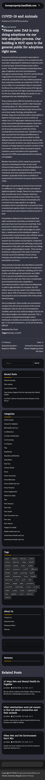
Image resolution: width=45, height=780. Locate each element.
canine (23, 566)
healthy (7, 576)
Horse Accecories (10, 476)
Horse (6, 472)
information (9, 580)
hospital (33, 576)
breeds (16, 566)
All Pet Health (8, 420)
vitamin (7, 597)
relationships (19, 587)
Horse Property (9, 488)
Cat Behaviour (9, 432)
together (14, 594)
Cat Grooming (9, 440)
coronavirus (16, 569)
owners (7, 583)
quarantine (8, 587)
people (15, 583)
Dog (5, 448)
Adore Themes (28, 776)
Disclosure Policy (9, 625)
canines (30, 566)
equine (15, 573)
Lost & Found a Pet (10, 388)
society (14, 590)
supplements (31, 590)
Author (25, 21)
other (30, 580)
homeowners (17, 576)
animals (11, 333)
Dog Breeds (8, 452)
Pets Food (14, 329)
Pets (5, 499)
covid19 (18, 333)
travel (21, 594)
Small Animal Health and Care (14, 535)
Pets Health (8, 511)
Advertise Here (9, 621)
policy (22, 583)
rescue (28, 587)
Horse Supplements (10, 492)
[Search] (39, 5)
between (8, 566)
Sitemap (7, 629)
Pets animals (8, 384)
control (7, 569)
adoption (14, 559)
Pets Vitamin (8, 523)
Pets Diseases (9, 504)
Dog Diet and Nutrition (11, 456)
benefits (31, 562)
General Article (9, 468)
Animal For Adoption (11, 424)
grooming (24, 573)
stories (22, 590)
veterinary (29, 594)
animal (31, 559)
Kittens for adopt (9, 496)
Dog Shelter (8, 460)
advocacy (23, 559)
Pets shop (7, 519)
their (6, 594)
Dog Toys (7, 464)
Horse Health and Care (11, 484)
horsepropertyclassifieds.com (20, 5)
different (34, 569)
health (32, 573)
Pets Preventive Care (11, 515)
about (7, 559)
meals (24, 580)
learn (17, 580)
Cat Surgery (8, 444)
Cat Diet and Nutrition (11, 436)
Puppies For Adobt (10, 527)
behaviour (16, 562)
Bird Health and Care (11, 428)
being (24, 562)
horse (26, 576)
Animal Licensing (9, 380)
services (36, 587)
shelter (7, 590)
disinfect (8, 573)
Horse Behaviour (9, 480)
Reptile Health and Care (12, 531)
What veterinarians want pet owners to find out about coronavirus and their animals (22, 710)
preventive (30, 583)
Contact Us (8, 617)
